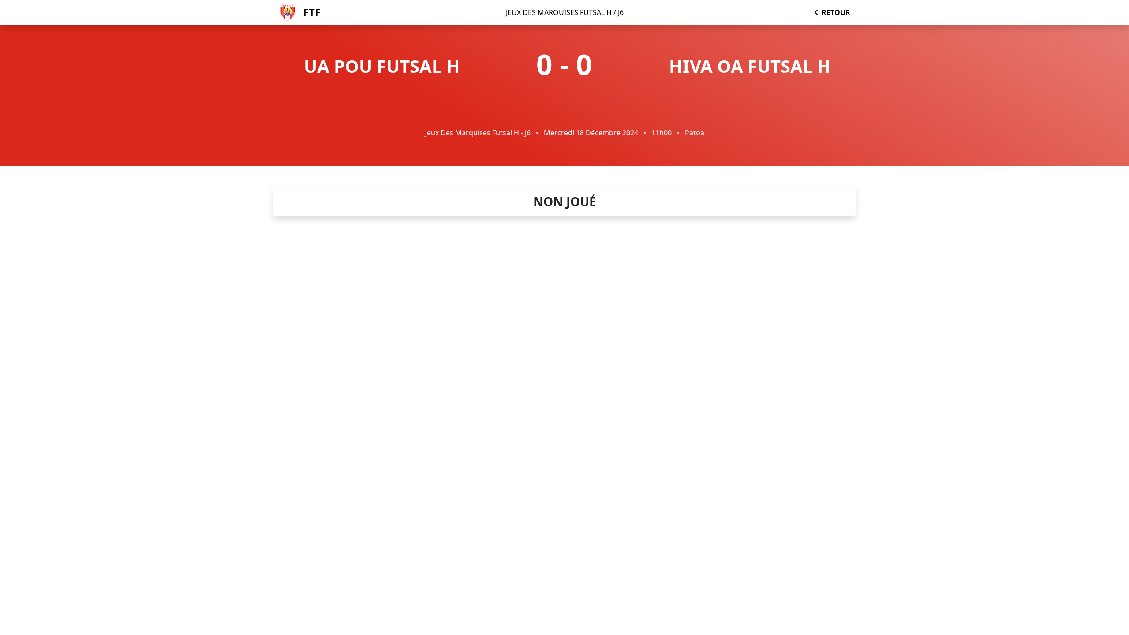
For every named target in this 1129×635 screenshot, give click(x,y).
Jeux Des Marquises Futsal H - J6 (478, 133)
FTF (312, 12)
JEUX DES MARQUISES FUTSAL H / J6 (565, 12)
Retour (836, 12)
